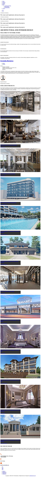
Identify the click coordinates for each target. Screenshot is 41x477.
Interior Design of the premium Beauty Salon (9, 116)
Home (3, 1)
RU (3, 10)
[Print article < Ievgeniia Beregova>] (3, 63)
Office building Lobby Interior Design (7, 173)
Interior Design (6, 6)
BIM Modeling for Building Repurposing (8, 202)
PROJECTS (4, 472)
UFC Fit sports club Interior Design (7, 291)
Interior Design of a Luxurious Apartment (8, 145)
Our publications (7, 7)
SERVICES (4, 473)
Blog (3, 4)
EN (3, 11)
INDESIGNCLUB (33, 475)
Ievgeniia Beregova (6, 61)
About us (3, 2)
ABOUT (3, 471)
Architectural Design (7, 5)
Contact (3, 8)
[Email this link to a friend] (3, 64)
